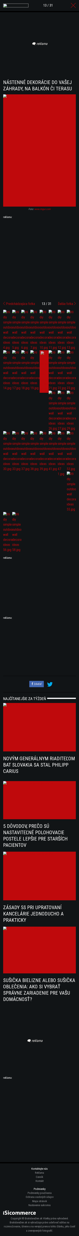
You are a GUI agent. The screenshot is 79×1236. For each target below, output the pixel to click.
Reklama (39, 1172)
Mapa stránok (39, 1201)
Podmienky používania (40, 1193)
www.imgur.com (42, 209)
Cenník (39, 1177)
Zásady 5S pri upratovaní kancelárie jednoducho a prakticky (33, 914)
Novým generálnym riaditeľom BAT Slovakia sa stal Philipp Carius (39, 765)
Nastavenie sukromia (39, 1205)
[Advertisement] (39, 258)
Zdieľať (37, 683)
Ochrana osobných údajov (40, 1197)
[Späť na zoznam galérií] (73, 5)
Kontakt (40, 1181)
